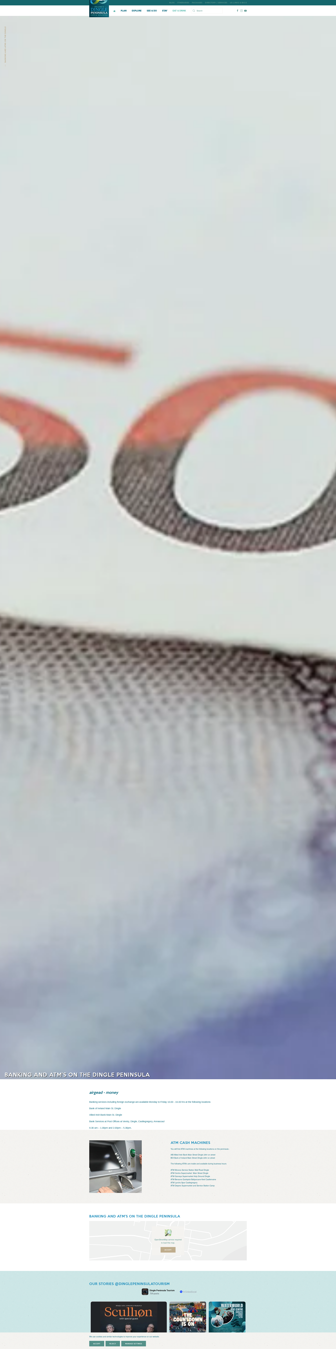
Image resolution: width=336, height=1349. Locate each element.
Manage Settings (133, 1343)
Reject (112, 1343)
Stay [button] (164, 10)
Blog (172, 2)
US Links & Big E (238, 2)
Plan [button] (124, 10)
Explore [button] (136, 10)
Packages (197, 2)
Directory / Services (216, 2)
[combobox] (207, 10)
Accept (168, 1250)
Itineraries (183, 2)
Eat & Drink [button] (179, 10)
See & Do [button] (152, 10)
